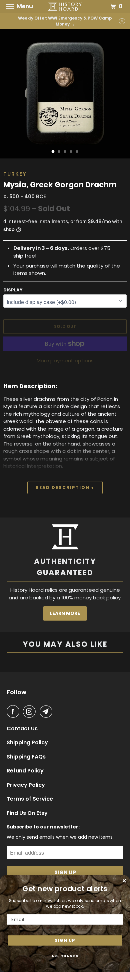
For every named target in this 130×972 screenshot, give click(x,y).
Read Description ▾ (65, 487)
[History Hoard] (65, 6)
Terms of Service (30, 799)
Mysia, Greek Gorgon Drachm (60, 184)
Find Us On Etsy (27, 813)
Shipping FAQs (26, 756)
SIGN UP (65, 940)
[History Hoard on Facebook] (14, 711)
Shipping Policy (27, 742)
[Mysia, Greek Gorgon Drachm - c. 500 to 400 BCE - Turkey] (65, 93)
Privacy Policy (26, 785)
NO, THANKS (65, 956)
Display (13, 290)
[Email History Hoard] (47, 711)
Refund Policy (25, 770)
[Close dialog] (124, 881)
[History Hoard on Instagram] (30, 711)
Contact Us (22, 728)
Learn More (65, 613)
